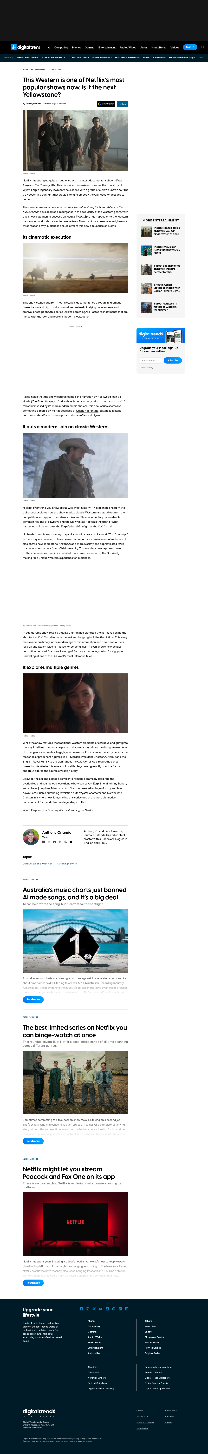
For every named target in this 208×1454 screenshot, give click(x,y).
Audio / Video (95, 1337)
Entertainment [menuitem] (107, 47)
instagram (49, 842)
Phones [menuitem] (76, 47)
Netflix (27, 180)
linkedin (54, 842)
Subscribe (173, 360)
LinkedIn (120, 1308)
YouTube (100, 1308)
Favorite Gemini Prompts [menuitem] (182, 57)
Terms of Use (142, 1428)
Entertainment (95, 1348)
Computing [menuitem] (61, 47)
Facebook (81, 1308)
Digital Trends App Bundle (157, 1388)
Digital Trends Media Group (41, 1441)
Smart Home (94, 1342)
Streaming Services (67, 863)
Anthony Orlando (33, 103)
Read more (33, 999)
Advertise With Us (97, 1377)
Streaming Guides (154, 1337)
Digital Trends (21, 51)
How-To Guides (153, 1348)
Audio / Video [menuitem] (128, 47)
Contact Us (93, 1372)
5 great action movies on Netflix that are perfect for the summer (167, 270)
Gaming (92, 1332)
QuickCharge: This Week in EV (37, 863)
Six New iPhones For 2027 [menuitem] (55, 57)
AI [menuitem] (49, 47)
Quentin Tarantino (87, 410)
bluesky (71, 842)
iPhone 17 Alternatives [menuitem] (154, 57)
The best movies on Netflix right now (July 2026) (167, 250)
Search (202, 47)
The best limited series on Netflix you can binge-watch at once (167, 231)
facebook (43, 842)
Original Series (152, 1353)
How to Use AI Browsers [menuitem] (127, 57)
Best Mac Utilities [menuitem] (80, 57)
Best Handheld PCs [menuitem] (102, 57)
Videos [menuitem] (174, 47)
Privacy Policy (147, 367)
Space (148, 1332)
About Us (92, 1367)
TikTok (107, 1308)
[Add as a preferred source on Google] (106, 104)
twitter (60, 842)
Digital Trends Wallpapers (157, 1377)
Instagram (87, 1308)
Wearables (150, 1326)
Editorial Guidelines (97, 1383)
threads (65, 842)
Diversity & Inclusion (145, 1422)
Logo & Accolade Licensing (101, 1388)
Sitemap (168, 1422)
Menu (5, 47)
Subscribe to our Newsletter (158, 1367)
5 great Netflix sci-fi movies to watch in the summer (165, 307)
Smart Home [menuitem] (158, 47)
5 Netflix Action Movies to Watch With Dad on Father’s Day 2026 (167, 289)
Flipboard (126, 1308)
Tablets (148, 1321)
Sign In (190, 47)
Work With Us (142, 1416)
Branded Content (153, 1372)
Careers (139, 1410)
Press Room (170, 1416)
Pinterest (113, 1308)
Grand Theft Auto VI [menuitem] (27, 57)
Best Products (152, 1342)
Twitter (94, 1308)
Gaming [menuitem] (89, 47)
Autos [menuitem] (143, 47)
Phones (91, 1321)
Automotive (94, 1353)
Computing (94, 1326)
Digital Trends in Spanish (157, 1383)
